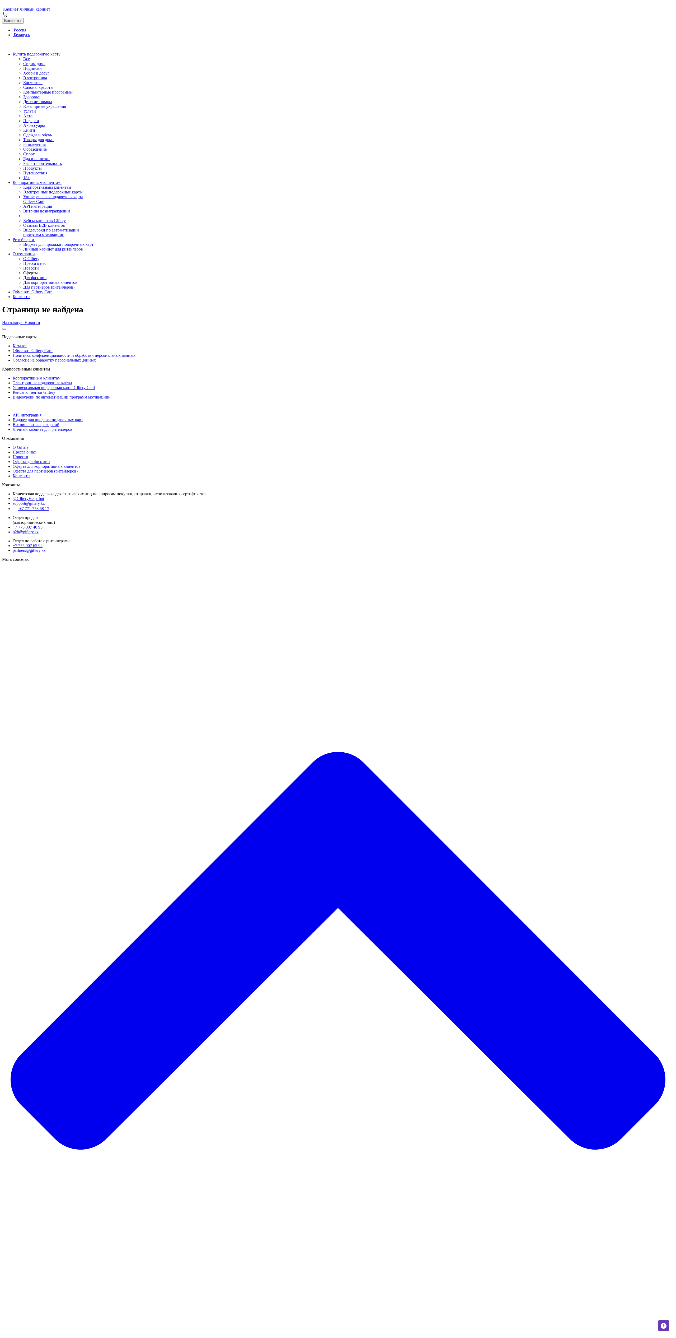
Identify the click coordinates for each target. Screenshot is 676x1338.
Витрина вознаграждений (46, 211)
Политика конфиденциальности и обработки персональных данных (74, 355)
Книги (29, 130)
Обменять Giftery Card (33, 292)
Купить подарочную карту (36, 54)
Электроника (35, 78)
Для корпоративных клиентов (50, 282)
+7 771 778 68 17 (33, 508)
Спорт (29, 154)
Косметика (33, 82)
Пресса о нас (34, 263)
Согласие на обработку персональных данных (54, 360)
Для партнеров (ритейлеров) (48, 287)
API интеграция (37, 206)
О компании (24, 254)
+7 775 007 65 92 (28, 545)
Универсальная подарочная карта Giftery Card (54, 387)
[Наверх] (338, 1333)
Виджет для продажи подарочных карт (58, 244)
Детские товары (37, 101)
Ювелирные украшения (44, 106)
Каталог (20, 346)
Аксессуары (34, 125)
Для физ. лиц (35, 277)
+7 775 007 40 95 (28, 527)
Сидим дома (34, 63)
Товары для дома (38, 139)
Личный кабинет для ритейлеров (53, 249)
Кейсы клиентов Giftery (44, 220)
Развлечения (34, 144)
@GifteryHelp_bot (28, 498)
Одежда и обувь (37, 135)
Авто (27, 116)
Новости (31, 268)
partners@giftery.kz (29, 550)
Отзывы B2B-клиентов (44, 225)
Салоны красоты (38, 87)
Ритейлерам (24, 239)
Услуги (29, 111)
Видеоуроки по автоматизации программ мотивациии (51, 232)
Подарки (31, 120)
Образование (35, 149)
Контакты (21, 296)
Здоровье (31, 97)
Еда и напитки (36, 158)
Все (26, 59)
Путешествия (35, 173)
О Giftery (31, 258)
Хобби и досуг (36, 73)
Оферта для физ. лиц (31, 461)
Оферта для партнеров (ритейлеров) (45, 471)
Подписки (32, 68)
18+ (26, 177)
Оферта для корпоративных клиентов (47, 466)
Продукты (32, 168)
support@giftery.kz (29, 503)
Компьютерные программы (48, 92)
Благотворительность (42, 163)
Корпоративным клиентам (37, 182)
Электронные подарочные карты (53, 192)
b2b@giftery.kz (26, 532)
